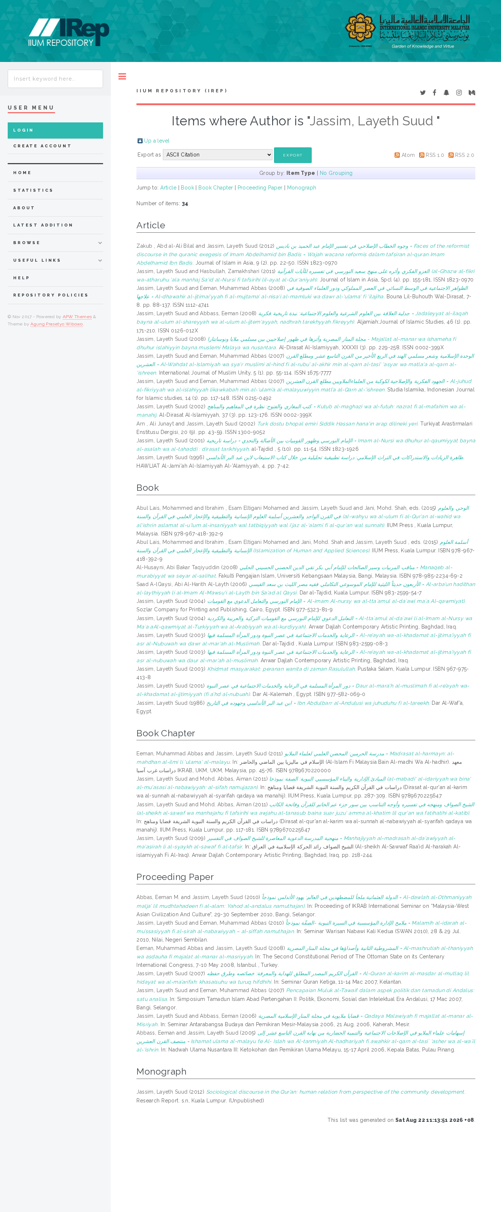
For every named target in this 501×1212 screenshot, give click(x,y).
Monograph (302, 188)
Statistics (33, 190)
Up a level (156, 141)
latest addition (43, 225)
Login (23, 130)
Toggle (122, 76)
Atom (408, 155)
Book (187, 188)
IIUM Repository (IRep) (181, 90)
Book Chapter (215, 188)
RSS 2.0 (464, 155)
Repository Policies (51, 295)
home (22, 172)
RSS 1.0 (435, 155)
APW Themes (77, 316)
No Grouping (336, 173)
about (24, 208)
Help (21, 278)
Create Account (42, 146)
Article (168, 188)
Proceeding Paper (260, 188)
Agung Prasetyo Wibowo (56, 324)
